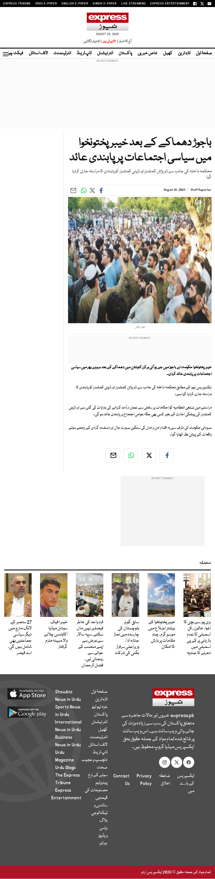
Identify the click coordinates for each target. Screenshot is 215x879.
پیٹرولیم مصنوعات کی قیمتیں (96, 790)
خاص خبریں (148, 53)
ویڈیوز (103, 835)
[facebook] (167, 455)
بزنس (103, 828)
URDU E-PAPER (46, 3)
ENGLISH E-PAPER (75, 3)
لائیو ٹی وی (109, 41)
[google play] (34, 711)
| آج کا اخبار (124, 41)
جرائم (104, 843)
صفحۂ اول (204, 53)
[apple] (34, 693)
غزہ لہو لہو (100, 707)
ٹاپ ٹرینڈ (84, 53)
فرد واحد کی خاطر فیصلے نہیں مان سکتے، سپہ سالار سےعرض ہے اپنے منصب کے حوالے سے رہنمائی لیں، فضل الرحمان (90, 644)
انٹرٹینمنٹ (62, 53)
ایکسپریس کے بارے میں (185, 784)
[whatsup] (131, 455)
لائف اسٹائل (38, 53)
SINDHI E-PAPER (105, 3)
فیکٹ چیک (13, 53)
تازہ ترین (184, 53)
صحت (102, 767)
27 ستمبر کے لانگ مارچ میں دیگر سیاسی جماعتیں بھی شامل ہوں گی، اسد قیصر (20, 638)
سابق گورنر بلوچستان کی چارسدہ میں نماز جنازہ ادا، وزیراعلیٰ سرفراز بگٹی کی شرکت (126, 638)
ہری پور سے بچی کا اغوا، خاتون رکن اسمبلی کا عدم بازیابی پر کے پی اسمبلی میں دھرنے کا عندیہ (197, 638)
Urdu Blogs (65, 767)
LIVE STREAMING (133, 3)
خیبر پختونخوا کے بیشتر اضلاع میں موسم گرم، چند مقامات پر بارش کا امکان (161, 634)
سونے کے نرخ (98, 775)
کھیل (167, 53)
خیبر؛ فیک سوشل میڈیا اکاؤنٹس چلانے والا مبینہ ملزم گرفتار (55, 634)
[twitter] (149, 455)
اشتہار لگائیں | (92, 41)
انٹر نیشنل (105, 53)
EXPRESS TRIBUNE (17, 3)
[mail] (113, 455)
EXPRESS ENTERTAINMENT (170, 3)
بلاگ (103, 820)
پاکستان (125, 53)
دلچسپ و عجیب (94, 760)
